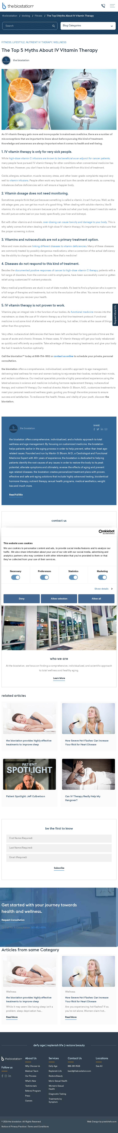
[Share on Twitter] (98, 429)
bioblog (26, 15)
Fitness (38, 15)
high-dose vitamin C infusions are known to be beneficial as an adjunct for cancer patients (59, 158)
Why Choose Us (32, 1066)
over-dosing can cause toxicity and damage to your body (75, 222)
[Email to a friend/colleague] (106, 429)
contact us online (63, 356)
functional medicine (82, 312)
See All (99, 1066)
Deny (21, 598)
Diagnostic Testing (57, 1094)
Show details (101, 588)
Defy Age (53, 1066)
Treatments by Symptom (55, 1100)
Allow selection (59, 598)
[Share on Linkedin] (102, 429)
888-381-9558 (74, 1066)
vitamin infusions (19, 181)
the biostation (9, 15)
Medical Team (31, 1071)
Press (27, 1096)
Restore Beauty (56, 1076)
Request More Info (115, 314)
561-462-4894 (38, 928)
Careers (28, 1101)
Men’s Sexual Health (58, 1081)
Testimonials (31, 1086)
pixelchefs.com (109, 1122)
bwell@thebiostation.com (79, 1071)
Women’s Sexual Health (56, 1087)
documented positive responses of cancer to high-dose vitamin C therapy (56, 270)
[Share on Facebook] (94, 429)
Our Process (30, 1076)
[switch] (44, 577)
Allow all (96, 598)
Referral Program (33, 1091)
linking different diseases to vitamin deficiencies (59, 246)
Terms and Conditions (38, 1127)
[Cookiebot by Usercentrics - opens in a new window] (101, 532)
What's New (30, 1081)
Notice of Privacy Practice (14, 1127)
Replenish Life (55, 1071)
